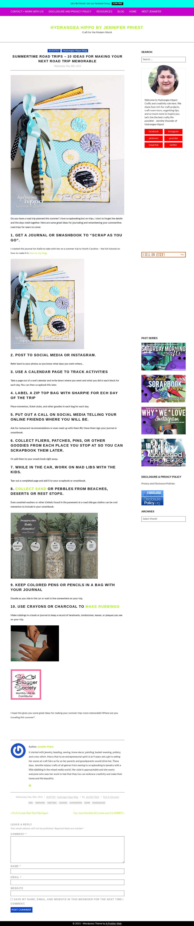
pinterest (153, 138)
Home (133, 11)
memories (40, 803)
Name (16, 866)
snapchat (154, 145)
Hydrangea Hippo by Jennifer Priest (97, 27)
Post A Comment (111, 797)
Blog (120, 11)
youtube (173, 138)
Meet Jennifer (151, 11)
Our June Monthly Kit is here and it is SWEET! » (99, 813)
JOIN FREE (117, 4)
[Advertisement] (163, 202)
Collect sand (31, 489)
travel (87, 803)
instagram (173, 131)
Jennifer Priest (46, 747)
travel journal (99, 803)
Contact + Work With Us (27, 11)
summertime (76, 803)
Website (17, 888)
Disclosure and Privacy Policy (70, 11)
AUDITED (54, 50)
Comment (19, 834)
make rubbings (102, 606)
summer (63, 803)
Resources (104, 11)
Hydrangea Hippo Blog (75, 50)
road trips (51, 803)
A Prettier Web (114, 923)
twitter (173, 145)
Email (16, 877)
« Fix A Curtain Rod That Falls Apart (29, 813)
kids (31, 803)
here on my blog (37, 253)
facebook (154, 131)
